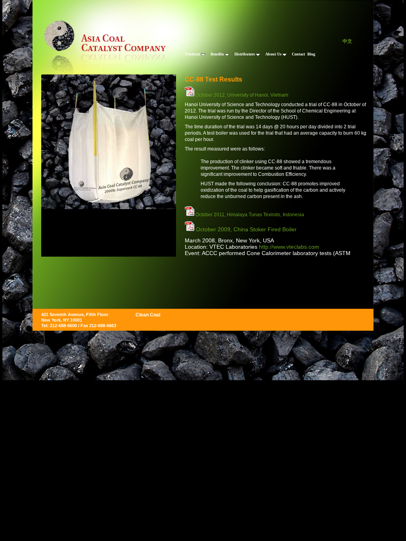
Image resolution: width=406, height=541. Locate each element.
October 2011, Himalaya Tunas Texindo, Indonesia (249, 214)
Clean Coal (148, 315)
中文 (347, 41)
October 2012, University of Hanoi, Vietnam (241, 95)
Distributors (244, 54)
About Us (273, 54)
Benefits (217, 54)
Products (192, 54)
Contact (298, 54)
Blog (311, 54)
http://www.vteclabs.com (289, 247)
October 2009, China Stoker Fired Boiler (245, 229)
